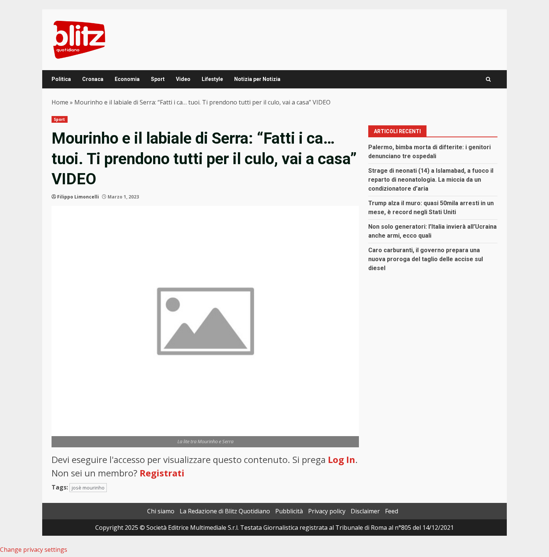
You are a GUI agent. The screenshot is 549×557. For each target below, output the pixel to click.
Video (183, 79)
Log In (341, 459)
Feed (391, 511)
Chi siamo (160, 511)
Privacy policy (326, 511)
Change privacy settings (33, 549)
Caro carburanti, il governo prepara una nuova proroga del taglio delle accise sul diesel (425, 259)
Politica (61, 79)
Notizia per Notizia (257, 79)
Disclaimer (365, 511)
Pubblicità (289, 511)
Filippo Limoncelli (78, 197)
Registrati (162, 473)
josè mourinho (88, 487)
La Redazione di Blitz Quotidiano (225, 511)
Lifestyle (212, 79)
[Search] (488, 79)
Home (60, 102)
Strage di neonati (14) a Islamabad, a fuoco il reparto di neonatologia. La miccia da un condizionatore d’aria (430, 179)
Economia (127, 79)
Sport (158, 79)
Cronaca (92, 79)
